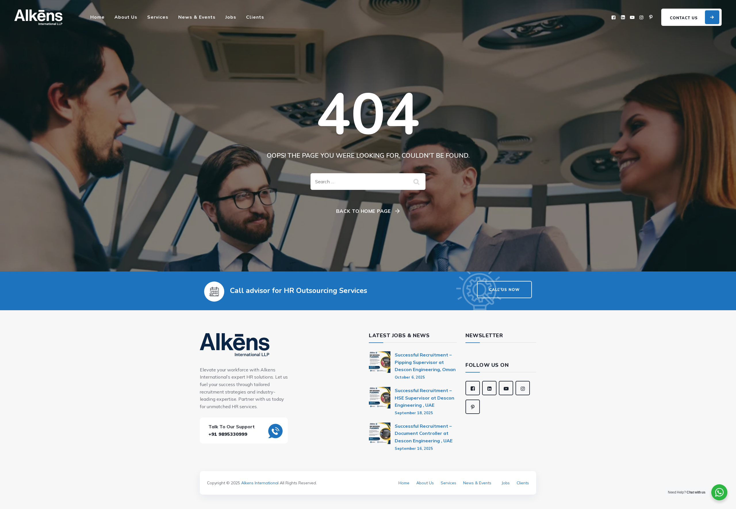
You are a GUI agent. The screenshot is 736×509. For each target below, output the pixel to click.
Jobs (230, 17)
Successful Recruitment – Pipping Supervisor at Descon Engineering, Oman (425, 362)
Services (157, 17)
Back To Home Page (363, 211)
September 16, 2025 (414, 448)
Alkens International (260, 482)
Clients (255, 17)
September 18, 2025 (414, 412)
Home (97, 17)
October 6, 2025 (410, 377)
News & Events (197, 17)
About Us (125, 17)
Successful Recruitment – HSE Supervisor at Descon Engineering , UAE (424, 397)
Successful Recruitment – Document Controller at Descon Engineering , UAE (424, 433)
